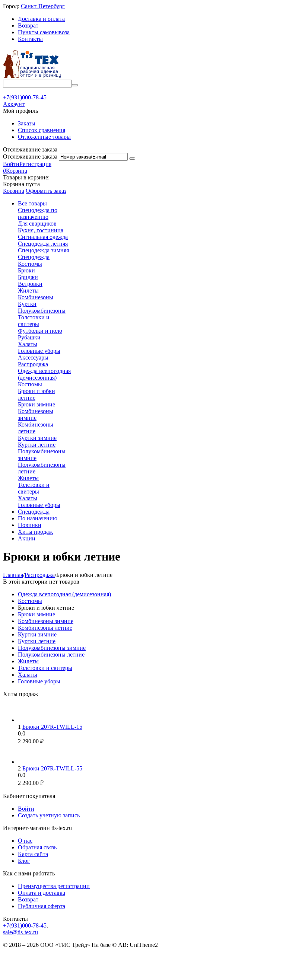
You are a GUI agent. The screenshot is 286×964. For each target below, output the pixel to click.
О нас (25, 840)
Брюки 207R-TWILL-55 (52, 768)
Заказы (26, 123)
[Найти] (75, 85)
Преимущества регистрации (54, 886)
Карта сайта (33, 854)
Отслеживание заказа (30, 156)
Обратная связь (37, 847)
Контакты (30, 39)
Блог (24, 861)
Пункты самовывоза (44, 32)
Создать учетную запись (49, 815)
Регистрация (35, 164)
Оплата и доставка (41, 893)
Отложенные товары (44, 137)
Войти (11, 164)
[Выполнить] (132, 158)
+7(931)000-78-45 (25, 925)
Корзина (13, 191)
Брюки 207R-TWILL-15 (52, 727)
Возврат (28, 25)
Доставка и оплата (41, 19)
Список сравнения (41, 130)
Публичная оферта (41, 906)
